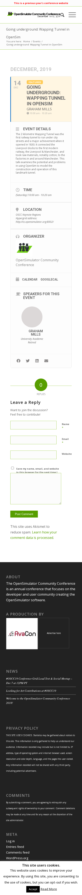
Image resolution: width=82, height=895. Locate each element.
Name (65, 426)
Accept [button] (33, 889)
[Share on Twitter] (27, 360)
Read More (49, 889)
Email (65, 440)
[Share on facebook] (18, 360)
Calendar (29, 279)
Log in (10, 841)
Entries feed (15, 847)
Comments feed (17, 852)
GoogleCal (49, 279)
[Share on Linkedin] (37, 360)
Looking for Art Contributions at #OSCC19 (31, 691)
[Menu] (70, 14)
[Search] (60, 14)
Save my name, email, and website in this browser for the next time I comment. (37, 472)
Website (67, 453)
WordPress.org (17, 858)
